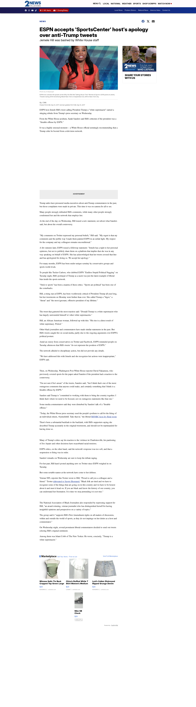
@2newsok (36, 10)
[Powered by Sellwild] (114, 625)
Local (106, 3)
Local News (119, 10)
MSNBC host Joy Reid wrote (104, 416)
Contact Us (166, 10)
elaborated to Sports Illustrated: (66, 481)
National (115, 3)
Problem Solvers (130, 10)
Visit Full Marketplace (110, 556)
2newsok (29, 10)
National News (143, 10)
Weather (126, 3)
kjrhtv (26, 10)
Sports (137, 3)
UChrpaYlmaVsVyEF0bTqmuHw (33, 10)
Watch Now (164, 3)
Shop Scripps (149, 3)
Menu (96, 4)
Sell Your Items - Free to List (67, 557)
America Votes (155, 10)
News (43, 21)
